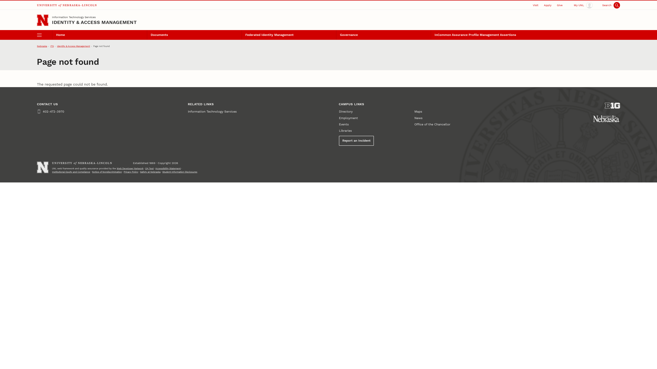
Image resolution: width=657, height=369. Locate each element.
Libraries (345, 130)
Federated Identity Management (269, 35)
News (418, 118)
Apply (547, 5)
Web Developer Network (130, 168)
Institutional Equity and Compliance (71, 172)
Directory (346, 111)
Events (344, 124)
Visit (535, 5)
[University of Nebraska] (606, 118)
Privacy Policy (131, 172)
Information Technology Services (74, 17)
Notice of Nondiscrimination (107, 172)
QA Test (149, 168)
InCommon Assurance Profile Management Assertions (475, 35)
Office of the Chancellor (432, 124)
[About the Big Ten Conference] (612, 105)
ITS (52, 46)
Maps (418, 111)
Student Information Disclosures (179, 172)
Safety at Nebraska (150, 172)
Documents (159, 35)
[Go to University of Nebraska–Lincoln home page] (42, 20)
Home (60, 35)
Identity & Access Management (94, 22)
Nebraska (42, 46)
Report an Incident (356, 140)
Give (560, 5)
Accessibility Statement (168, 168)
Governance (349, 35)
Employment (348, 118)
